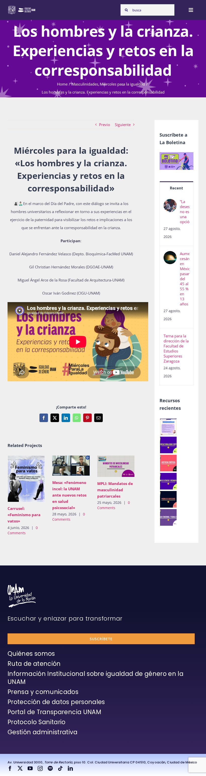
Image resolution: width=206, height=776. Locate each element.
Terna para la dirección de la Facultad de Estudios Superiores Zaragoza (176, 348)
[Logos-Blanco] (22, 7)
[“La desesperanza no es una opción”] (170, 203)
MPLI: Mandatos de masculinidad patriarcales (108, 466)
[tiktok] (60, 768)
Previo (104, 124)
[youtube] (30, 768)
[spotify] (50, 768)
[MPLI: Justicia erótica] (168, 463)
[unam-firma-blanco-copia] (22, 585)
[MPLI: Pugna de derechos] (168, 499)
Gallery (33, 478)
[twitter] (20, 768)
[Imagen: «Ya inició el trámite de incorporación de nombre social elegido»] (168, 427)
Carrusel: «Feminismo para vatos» (19, 478)
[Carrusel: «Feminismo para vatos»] (26, 479)
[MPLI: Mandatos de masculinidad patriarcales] (115, 466)
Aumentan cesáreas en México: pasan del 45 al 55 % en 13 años (184, 278)
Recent (176, 187)
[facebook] (10, 768)
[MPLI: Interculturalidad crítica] (168, 445)
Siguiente (123, 124)
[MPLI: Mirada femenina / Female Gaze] (168, 517)
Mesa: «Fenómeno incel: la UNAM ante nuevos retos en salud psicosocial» (63, 465)
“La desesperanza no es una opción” (184, 211)
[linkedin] (70, 768)
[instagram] (40, 768)
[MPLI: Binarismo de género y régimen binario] (168, 481)
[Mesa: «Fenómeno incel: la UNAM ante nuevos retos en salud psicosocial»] (70, 466)
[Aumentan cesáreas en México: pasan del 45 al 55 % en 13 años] (170, 255)
